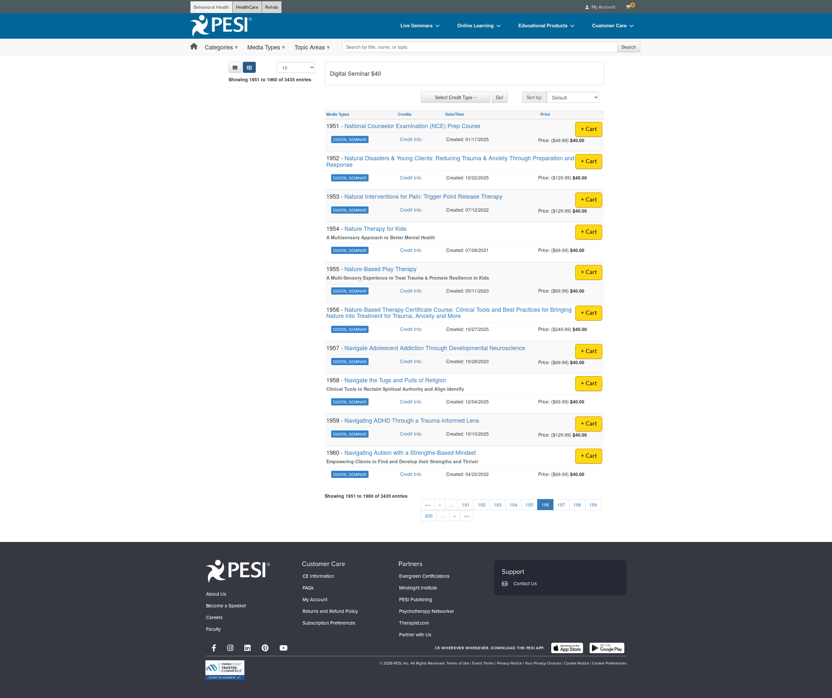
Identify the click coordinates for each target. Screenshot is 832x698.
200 (429, 515)
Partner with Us (415, 634)
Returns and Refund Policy (330, 611)
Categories (219, 47)
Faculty (213, 629)
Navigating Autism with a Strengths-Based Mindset (410, 452)
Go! (499, 97)
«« (427, 504)
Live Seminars (416, 25)
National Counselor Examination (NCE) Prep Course (412, 125)
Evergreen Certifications (424, 576)
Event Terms (483, 663)
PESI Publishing (415, 599)
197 (561, 504)
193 (497, 504)
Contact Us (525, 583)
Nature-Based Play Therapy (380, 268)
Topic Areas (309, 47)
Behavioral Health (211, 7)
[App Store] (567, 648)
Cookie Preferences (609, 663)
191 (466, 504)
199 (593, 504)
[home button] (194, 46)
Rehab (271, 7)
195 (529, 504)
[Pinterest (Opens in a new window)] (265, 648)
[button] (234, 67)
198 (577, 504)
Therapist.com (414, 622)
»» (466, 515)
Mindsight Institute (418, 587)
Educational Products (542, 25)
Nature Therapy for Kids (375, 228)
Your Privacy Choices (543, 663)
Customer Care (609, 25)
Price (545, 114)
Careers (214, 617)
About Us (216, 593)
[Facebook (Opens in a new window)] (214, 648)
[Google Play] (607, 648)
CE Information (318, 576)
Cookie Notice (576, 663)
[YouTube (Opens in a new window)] (283, 648)
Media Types (263, 47)
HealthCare (247, 7)
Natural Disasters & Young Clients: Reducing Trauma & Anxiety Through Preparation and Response (450, 160)
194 (513, 504)
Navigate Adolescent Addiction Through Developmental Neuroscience (434, 347)
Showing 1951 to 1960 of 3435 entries (269, 79)
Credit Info (411, 139)
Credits (404, 114)
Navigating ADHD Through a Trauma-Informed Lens (411, 420)
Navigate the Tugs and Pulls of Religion (395, 379)
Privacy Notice (509, 663)
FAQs (308, 587)
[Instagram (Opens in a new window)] (230, 648)
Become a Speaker (226, 605)
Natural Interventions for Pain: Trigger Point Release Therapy (423, 196)
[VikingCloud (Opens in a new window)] (224, 670)
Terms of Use (458, 663)
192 (482, 504)
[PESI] (237, 571)
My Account (315, 599)
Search (628, 47)
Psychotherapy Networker (426, 611)
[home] (221, 26)
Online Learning (475, 25)
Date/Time (454, 114)
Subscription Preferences (329, 622)
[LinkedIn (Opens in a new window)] (247, 648)
